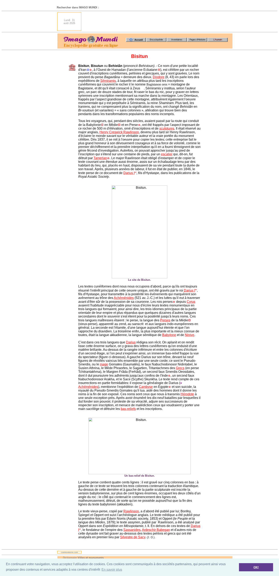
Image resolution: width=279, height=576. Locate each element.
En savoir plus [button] (112, 569)
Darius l (189, 290)
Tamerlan (100, 158)
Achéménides (124, 298)
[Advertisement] (158, 21)
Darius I (129, 173)
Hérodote (187, 394)
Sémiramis (108, 80)
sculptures (166, 128)
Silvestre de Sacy (132, 537)
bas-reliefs (128, 409)
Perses (165, 320)
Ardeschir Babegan (156, 530)
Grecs (180, 368)
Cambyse (146, 386)
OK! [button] (256, 567)
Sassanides (132, 530)
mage (104, 364)
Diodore (158, 77)
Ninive (189, 335)
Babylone (169, 335)
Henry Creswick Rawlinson (119, 132)
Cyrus (191, 301)
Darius (131, 342)
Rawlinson (131, 511)
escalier (166, 154)
